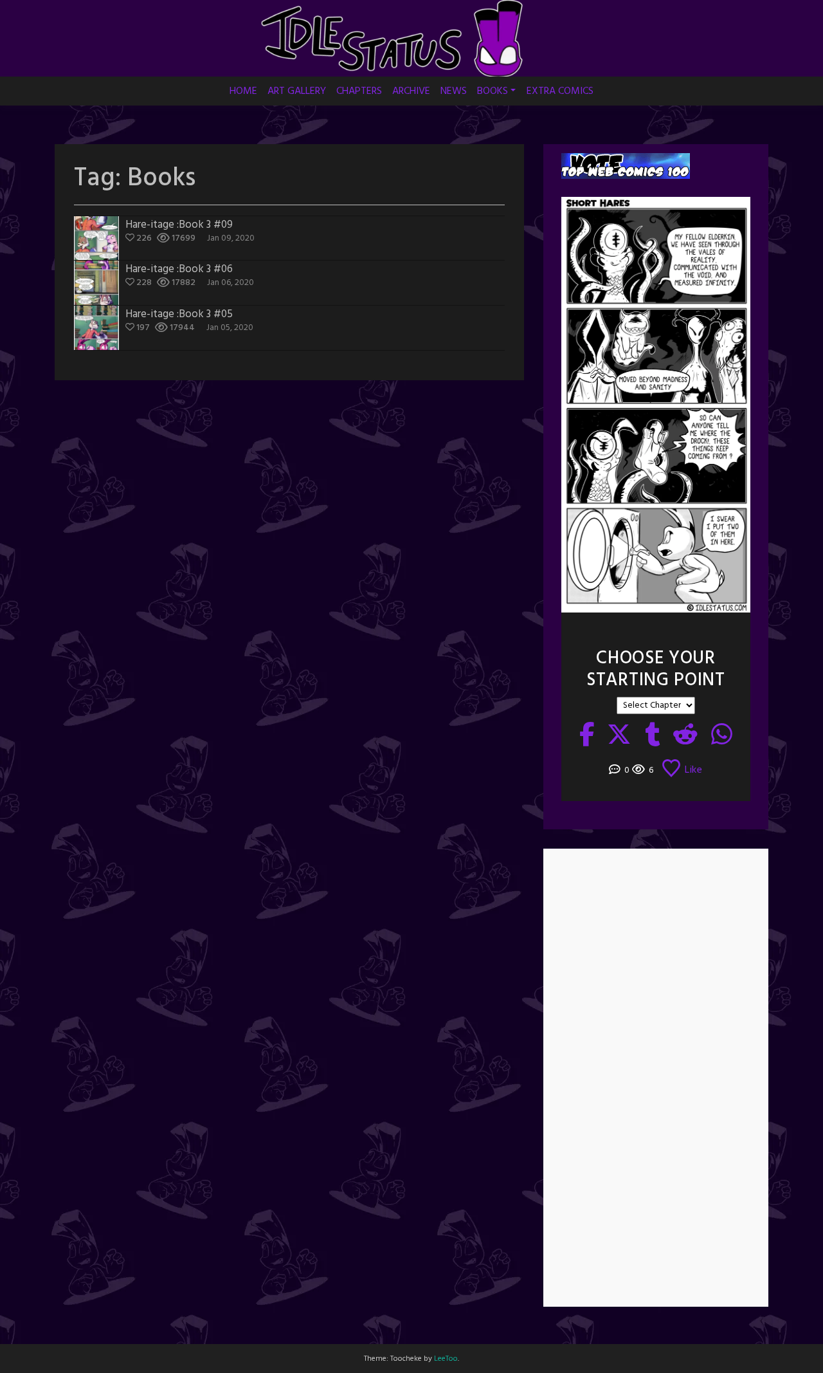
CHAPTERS (359, 91)
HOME (243, 91)
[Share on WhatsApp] (722, 736)
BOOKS (492, 91)
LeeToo (446, 1358)
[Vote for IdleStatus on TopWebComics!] (625, 166)
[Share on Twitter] (619, 736)
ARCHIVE (411, 91)
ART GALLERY (296, 91)
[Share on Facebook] (587, 736)
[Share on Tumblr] (652, 736)
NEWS (453, 91)
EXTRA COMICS (560, 91)
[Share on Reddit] (685, 736)
